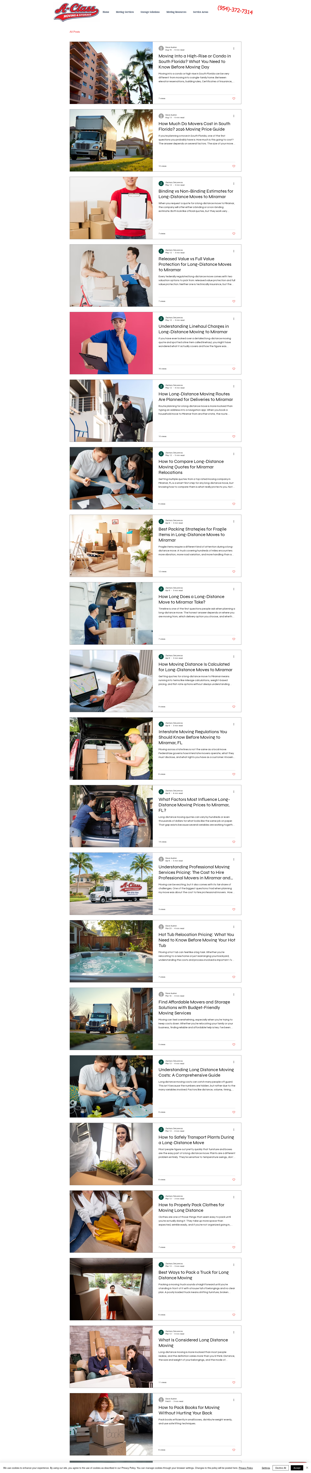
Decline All (280, 1467)
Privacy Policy (246, 1467)
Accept (297, 1467)
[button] (237, 32)
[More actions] (235, 48)
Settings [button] (266, 1467)
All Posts (75, 31)
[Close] (307, 1467)
